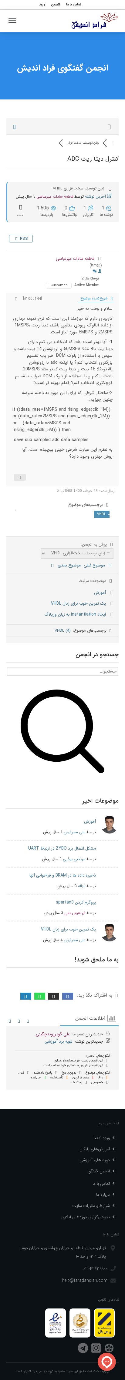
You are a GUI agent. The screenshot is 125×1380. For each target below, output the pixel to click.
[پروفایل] (100, 271)
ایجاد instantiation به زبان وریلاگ (75, 614)
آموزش (100, 592)
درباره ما (103, 1194)
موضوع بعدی (68, 565)
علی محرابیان (74, 832)
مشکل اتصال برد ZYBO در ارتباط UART (62, 848)
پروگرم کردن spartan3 (76, 902)
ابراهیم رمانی (74, 913)
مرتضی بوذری (74, 859)
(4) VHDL (63, 630)
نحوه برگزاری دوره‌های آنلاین (85, 1217)
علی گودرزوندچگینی (53, 1034)
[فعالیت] (95, 271)
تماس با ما (101, 1183)
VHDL (101, 514)
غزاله (81, 886)
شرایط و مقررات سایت (91, 1205)
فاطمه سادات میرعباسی (54, 196)
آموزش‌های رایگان (94, 1149)
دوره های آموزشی (94, 1160)
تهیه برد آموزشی (58, 1041)
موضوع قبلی (95, 565)
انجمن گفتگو (99, 1171)
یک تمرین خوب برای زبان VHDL (78, 603)
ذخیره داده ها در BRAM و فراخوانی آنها (62, 875)
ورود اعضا (102, 1137)
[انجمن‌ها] (113, 142)
